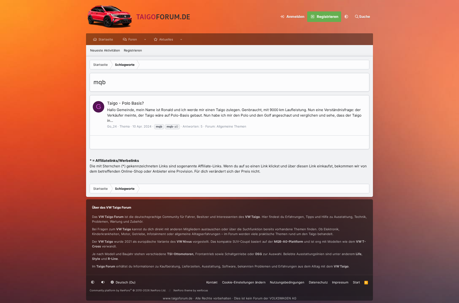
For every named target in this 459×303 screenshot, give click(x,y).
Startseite (105, 39)
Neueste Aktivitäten (105, 50)
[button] (346, 16)
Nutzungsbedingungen (287, 282)
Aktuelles (166, 39)
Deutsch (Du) (125, 282)
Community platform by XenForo (128, 290)
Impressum (340, 282)
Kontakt (212, 282)
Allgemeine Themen (231, 126)
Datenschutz (318, 282)
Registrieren (133, 50)
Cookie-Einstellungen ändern (244, 282)
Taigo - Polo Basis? (125, 103)
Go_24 (112, 126)
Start (356, 282)
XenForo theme (182, 290)
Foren (132, 39)
